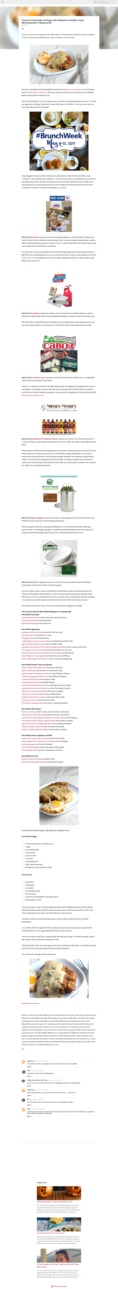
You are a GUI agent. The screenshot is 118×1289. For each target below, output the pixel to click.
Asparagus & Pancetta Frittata (33, 632)
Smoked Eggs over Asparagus (33, 656)
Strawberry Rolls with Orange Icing (35, 697)
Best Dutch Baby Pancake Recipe (34, 685)
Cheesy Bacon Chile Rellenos (32, 715)
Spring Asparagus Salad (30, 744)
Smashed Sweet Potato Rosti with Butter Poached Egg (41, 653)
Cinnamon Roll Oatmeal (30, 679)
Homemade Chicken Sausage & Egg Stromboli (38, 721)
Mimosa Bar (26, 623)
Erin (28, 1070)
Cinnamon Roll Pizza (29, 682)
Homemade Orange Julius (31, 617)
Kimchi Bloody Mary (29, 620)
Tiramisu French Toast (30, 700)
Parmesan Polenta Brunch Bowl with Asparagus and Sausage (44, 647)
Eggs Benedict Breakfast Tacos (33, 644)
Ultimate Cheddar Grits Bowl (32, 726)
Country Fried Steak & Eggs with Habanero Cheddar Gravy (43, 718)
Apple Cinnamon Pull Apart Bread (34, 668)
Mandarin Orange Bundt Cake (33, 762)
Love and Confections (77, 89)
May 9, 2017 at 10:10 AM (37, 1109)
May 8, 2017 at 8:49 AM (37, 1070)
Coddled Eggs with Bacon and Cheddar (36, 641)
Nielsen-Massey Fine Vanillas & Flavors (43, 439)
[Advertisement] (59, 1163)
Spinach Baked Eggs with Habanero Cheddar (38, 659)
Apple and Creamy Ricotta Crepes (34, 738)
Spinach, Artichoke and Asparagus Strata (37, 724)
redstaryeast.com (28, 258)
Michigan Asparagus (36, 518)
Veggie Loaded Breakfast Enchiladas (35, 729)
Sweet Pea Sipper (28, 747)
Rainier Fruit (33, 582)
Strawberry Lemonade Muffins (33, 694)
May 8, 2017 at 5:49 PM (41, 1090)
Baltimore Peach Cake (30, 759)
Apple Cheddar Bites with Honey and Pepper (38, 741)
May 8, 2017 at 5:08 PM (54, 1080)
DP (28, 1099)
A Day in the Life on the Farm (37, 1080)
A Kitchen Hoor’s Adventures (36, 92)
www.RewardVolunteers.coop (33, 395)
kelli (28, 1109)
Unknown (30, 1061)
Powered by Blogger (60, 1286)
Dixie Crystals (33, 313)
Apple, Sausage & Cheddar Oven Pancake (37, 673)
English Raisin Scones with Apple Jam (36, 688)
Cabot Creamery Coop (36, 377)
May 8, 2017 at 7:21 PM (36, 1099)
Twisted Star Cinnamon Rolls (33, 703)
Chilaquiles (26, 638)
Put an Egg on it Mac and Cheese (34, 650)
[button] (23, 29)
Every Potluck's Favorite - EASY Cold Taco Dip (50, 1233)
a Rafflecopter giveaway (30, 1003)
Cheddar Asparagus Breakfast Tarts (35, 676)
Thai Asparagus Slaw (29, 750)
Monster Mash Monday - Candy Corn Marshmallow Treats (54, 1202)
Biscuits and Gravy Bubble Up (33, 712)
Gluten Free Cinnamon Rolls (32, 691)
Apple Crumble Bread (30, 670)
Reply (29, 1067)
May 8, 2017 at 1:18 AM (41, 1061)
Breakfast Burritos (28, 635)
